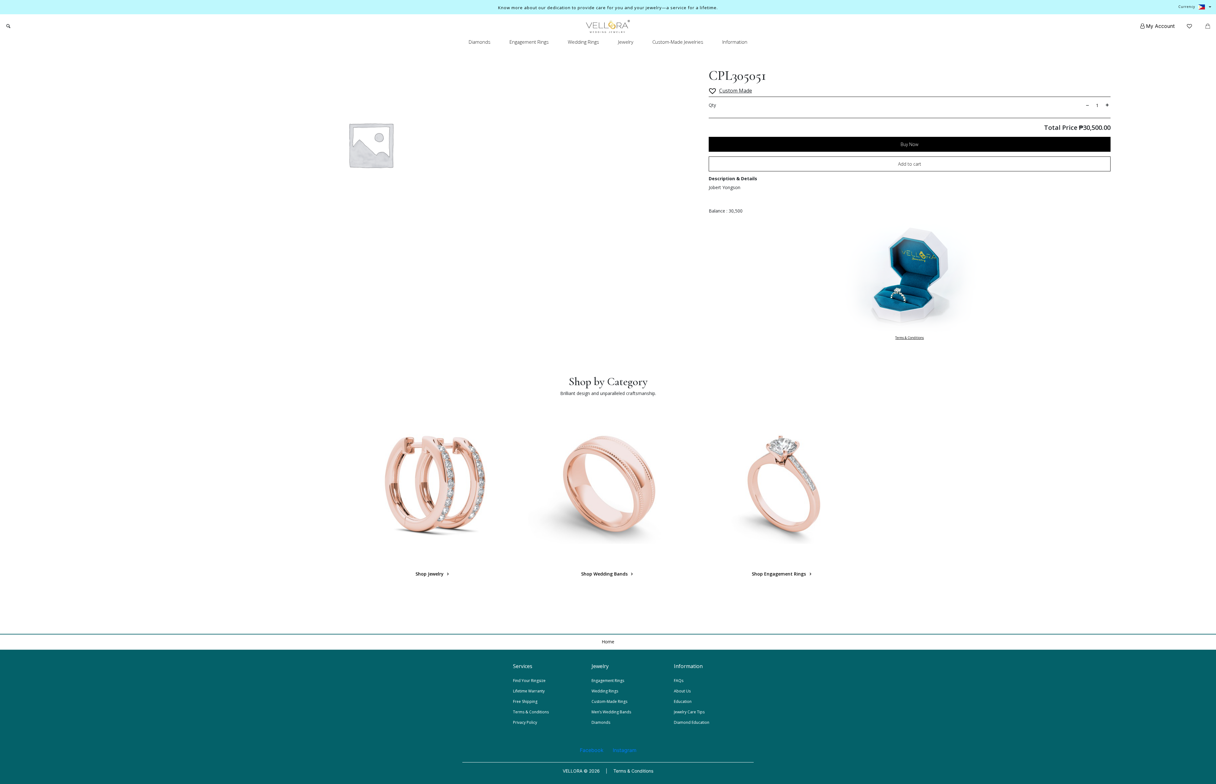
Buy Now (909, 144)
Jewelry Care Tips (689, 712)
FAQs (678, 680)
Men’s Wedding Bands (611, 712)
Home (608, 642)
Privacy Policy (525, 722)
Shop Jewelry (430, 574)
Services (522, 666)
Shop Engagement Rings (779, 574)
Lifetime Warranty (529, 691)
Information (734, 42)
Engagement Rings (529, 42)
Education (683, 701)
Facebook (592, 750)
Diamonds (480, 42)
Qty (712, 105)
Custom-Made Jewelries (677, 42)
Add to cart (909, 164)
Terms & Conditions (909, 337)
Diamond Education (691, 722)
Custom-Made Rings (609, 701)
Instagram (624, 750)
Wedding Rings (583, 42)
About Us (682, 691)
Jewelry (625, 42)
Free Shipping (525, 701)
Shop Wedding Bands (605, 574)
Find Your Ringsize (529, 680)
